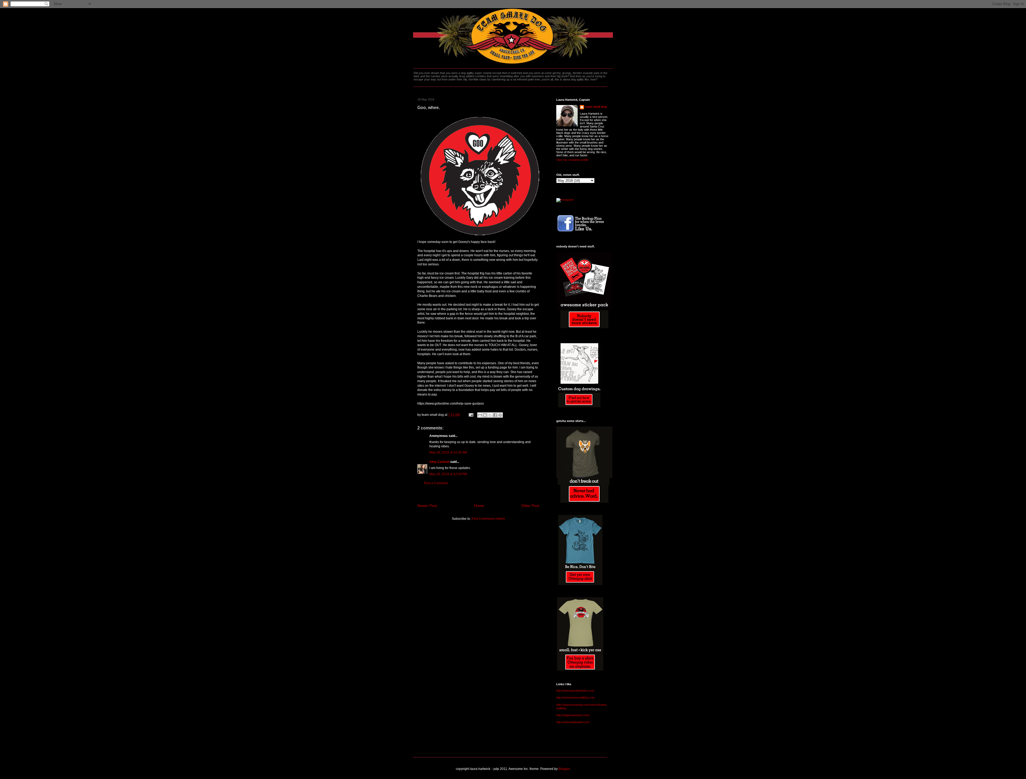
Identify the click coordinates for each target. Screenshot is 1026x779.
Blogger (564, 769)
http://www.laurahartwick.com (575, 690)
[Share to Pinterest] (500, 415)
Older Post (530, 505)
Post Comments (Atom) (488, 519)
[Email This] (480, 415)
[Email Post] (470, 415)
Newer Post (427, 505)
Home (479, 505)
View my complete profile (572, 159)
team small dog (596, 106)
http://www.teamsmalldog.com (575, 697)
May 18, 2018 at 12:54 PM (448, 474)
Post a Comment (436, 483)
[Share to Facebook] (495, 415)
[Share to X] (490, 415)
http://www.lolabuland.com (573, 722)
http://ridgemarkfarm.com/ (573, 715)
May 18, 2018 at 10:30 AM (448, 452)
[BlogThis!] (485, 415)
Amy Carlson (439, 462)
